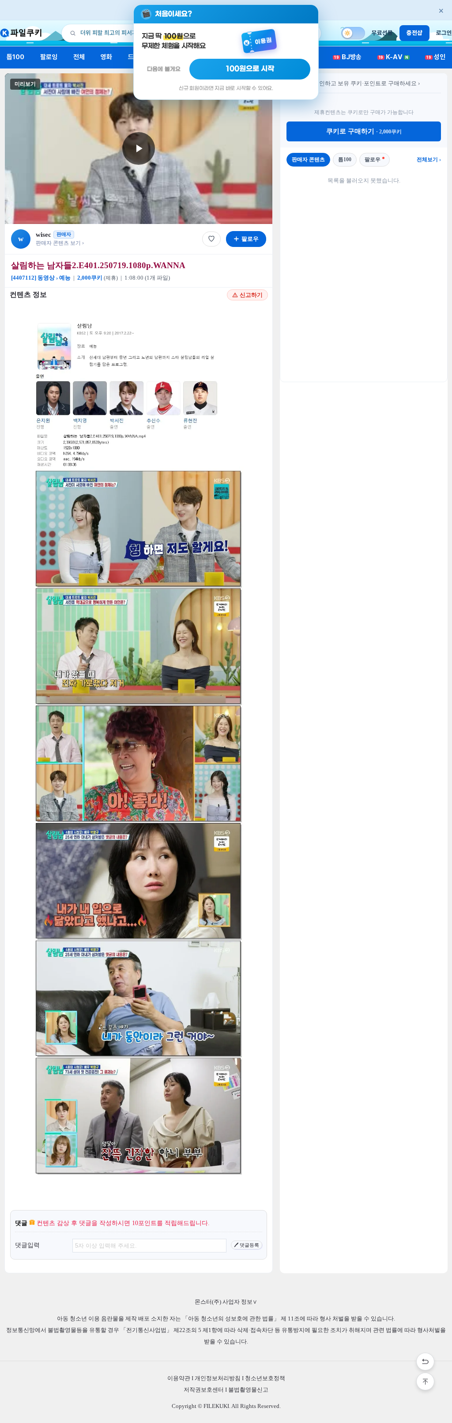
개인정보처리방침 (218, 1378)
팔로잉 (48, 57)
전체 (79, 57)
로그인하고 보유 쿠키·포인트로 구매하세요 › (364, 83)
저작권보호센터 (204, 1389)
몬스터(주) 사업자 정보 (226, 1301)
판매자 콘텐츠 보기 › (60, 243)
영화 (106, 57)
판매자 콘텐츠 (308, 159)
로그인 (444, 32)
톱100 (16, 57)
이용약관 (178, 1378)
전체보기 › (429, 159)
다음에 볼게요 (164, 69)
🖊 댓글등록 (246, 1245)
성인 (435, 57)
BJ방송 (348, 57)
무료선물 (382, 32)
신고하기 (251, 295)
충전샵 (414, 32)
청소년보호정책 (265, 1378)
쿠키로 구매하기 (364, 131)
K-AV (393, 57)
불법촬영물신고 (248, 1389)
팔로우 (372, 159)
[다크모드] (353, 33)
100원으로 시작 (250, 69)
